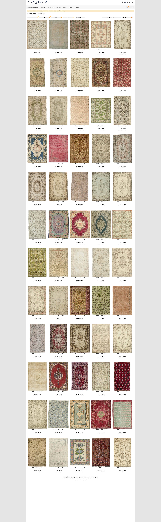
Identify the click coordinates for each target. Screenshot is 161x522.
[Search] (122, 2)
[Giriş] (127, 2)
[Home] (37, 3)
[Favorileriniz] (130, 2)
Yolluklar (43, 7)
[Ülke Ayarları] (124, 2)
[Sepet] (133, 2)
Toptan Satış (76, 7)
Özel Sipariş (59, 7)
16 (89, 477)
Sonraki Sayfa (94, 477)
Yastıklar (65, 7)
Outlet (71, 7)
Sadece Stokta (79, 17)
